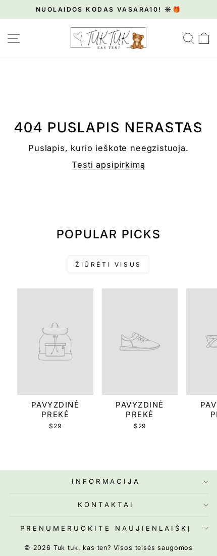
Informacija (106, 481)
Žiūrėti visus (108, 264)
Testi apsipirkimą (108, 165)
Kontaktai (106, 504)
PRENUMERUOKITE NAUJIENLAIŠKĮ (105, 528)
